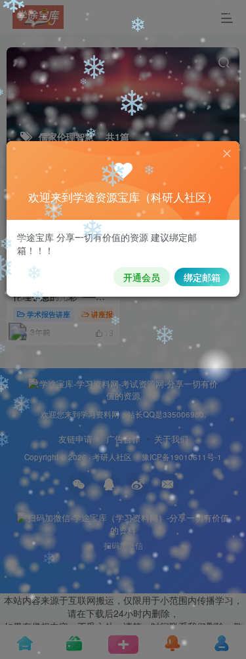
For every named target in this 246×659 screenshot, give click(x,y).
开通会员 (141, 277)
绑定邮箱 (202, 277)
